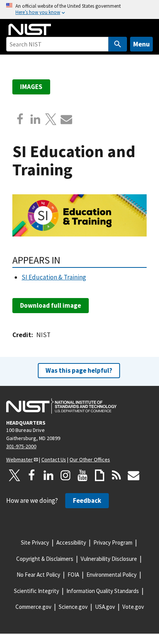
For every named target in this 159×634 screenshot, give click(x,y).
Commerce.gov (33, 606)
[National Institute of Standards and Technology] (61, 406)
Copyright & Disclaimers (44, 558)
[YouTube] (82, 475)
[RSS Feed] (116, 475)
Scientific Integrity (36, 591)
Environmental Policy (111, 574)
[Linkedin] (35, 119)
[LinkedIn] (48, 475)
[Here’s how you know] (79, 9)
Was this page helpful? (79, 370)
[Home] (29, 29)
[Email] (66, 119)
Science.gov (73, 606)
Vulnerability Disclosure (109, 558)
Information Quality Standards (102, 591)
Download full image (50, 305)
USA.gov (105, 606)
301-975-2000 (21, 446)
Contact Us (53, 459)
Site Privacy (35, 542)
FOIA (73, 574)
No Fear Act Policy (38, 574)
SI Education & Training (54, 277)
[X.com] (51, 119)
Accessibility (71, 542)
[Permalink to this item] (65, 260)
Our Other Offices (89, 459)
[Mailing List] (133, 475)
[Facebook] (20, 119)
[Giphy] (99, 475)
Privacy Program (112, 542)
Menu (141, 43)
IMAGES (31, 86)
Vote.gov (133, 606)
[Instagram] (65, 475)
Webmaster (19, 459)
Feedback (87, 500)
